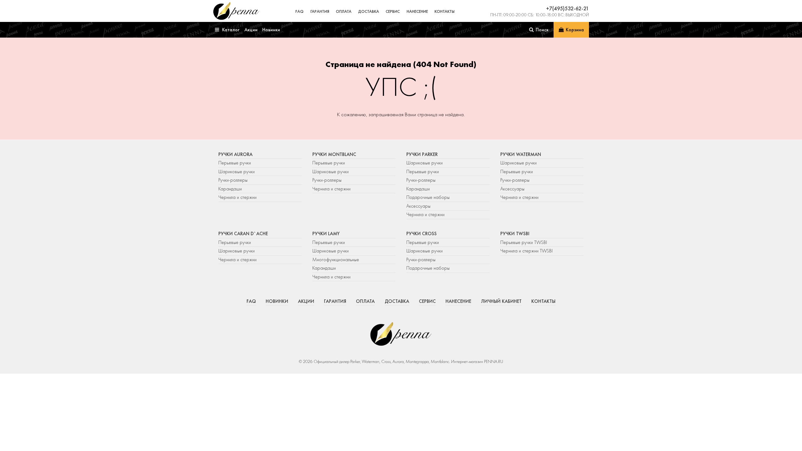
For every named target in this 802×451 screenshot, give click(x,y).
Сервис (393, 11)
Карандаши (230, 189)
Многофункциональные (336, 260)
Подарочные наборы (428, 197)
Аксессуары (418, 206)
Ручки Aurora (235, 154)
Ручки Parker (422, 154)
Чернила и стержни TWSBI (526, 251)
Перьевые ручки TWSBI (523, 242)
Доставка (368, 11)
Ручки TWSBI (514, 234)
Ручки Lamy (326, 234)
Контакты (445, 11)
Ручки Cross (421, 234)
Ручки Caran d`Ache (243, 234)
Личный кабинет (501, 301)
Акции (306, 301)
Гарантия (319, 11)
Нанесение (417, 11)
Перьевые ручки (234, 163)
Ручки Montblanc (334, 154)
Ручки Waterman (520, 154)
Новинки (277, 301)
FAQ (299, 11)
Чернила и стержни (237, 197)
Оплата (344, 11)
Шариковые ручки (236, 171)
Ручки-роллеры (232, 180)
